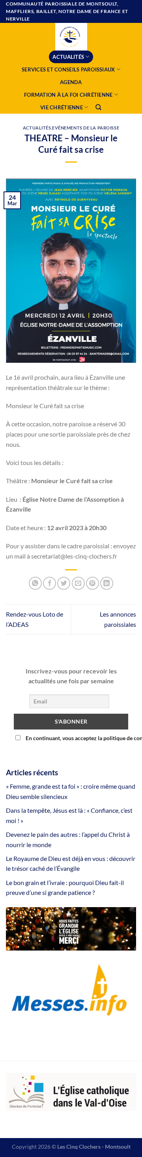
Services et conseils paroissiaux (68, 69)
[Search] (99, 107)
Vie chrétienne (61, 107)
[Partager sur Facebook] (49, 583)
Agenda (71, 82)
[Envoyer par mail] (78, 583)
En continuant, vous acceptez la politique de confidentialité (76, 738)
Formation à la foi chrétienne (68, 95)
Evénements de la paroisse (85, 127)
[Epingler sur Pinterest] (92, 583)
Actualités (68, 57)
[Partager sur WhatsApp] (35, 583)
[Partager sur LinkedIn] (106, 583)
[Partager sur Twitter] (63, 583)
